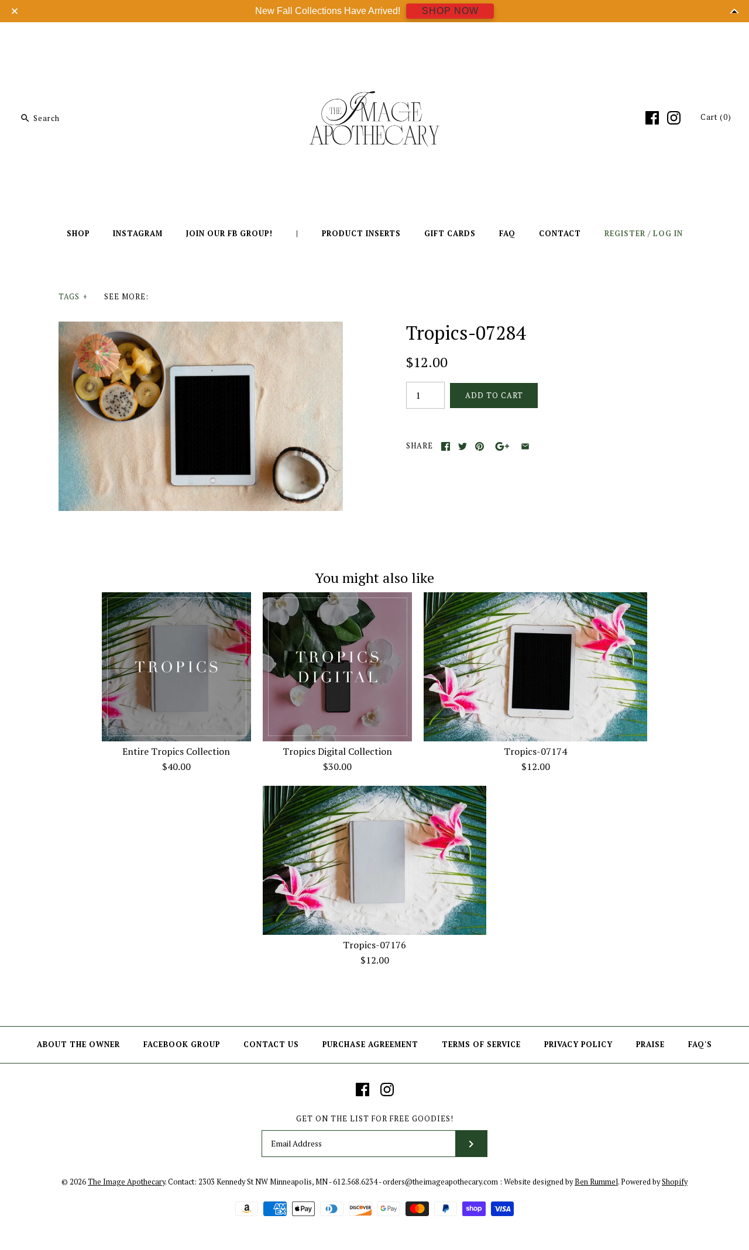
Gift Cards (450, 234)
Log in (668, 234)
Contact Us (271, 1044)
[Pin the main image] (479, 446)
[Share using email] (525, 446)
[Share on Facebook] (445, 446)
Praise (650, 1044)
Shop (78, 234)
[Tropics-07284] (201, 328)
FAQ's (700, 1044)
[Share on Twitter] (462, 446)
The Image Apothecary (126, 1182)
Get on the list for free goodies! (374, 1119)
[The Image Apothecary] (374, 39)
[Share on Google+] (502, 446)
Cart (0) (715, 117)
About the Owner (78, 1044)
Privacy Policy (578, 1044)
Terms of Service (481, 1044)
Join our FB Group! (229, 234)
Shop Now (450, 11)
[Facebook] (652, 118)
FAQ (507, 234)
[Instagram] (674, 118)
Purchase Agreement (370, 1044)
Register (624, 234)
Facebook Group (181, 1044)
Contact (560, 234)
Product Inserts (361, 234)
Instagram (138, 234)
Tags (73, 297)
